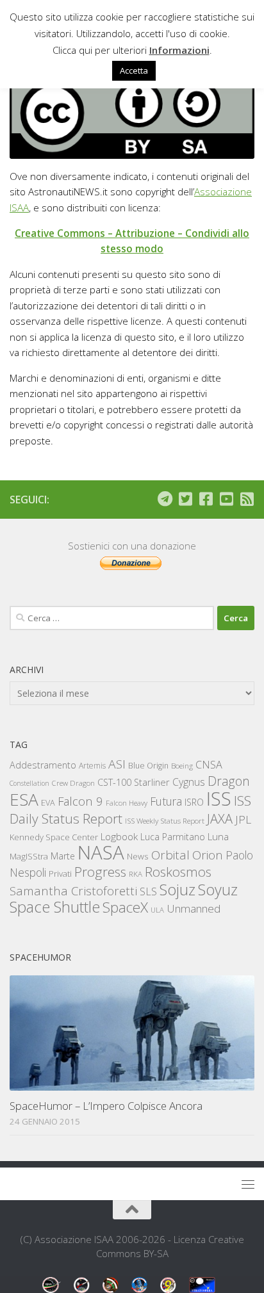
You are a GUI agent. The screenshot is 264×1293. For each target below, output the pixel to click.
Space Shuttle (55, 906)
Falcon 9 (80, 801)
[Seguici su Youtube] (226, 499)
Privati (60, 873)
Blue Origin (148, 765)
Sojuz (177, 889)
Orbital (170, 855)
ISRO (194, 802)
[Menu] (248, 1184)
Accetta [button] (134, 70)
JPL (243, 819)
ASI (117, 764)
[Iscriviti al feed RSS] (246, 499)
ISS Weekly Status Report (164, 820)
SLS (148, 891)
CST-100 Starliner (133, 782)
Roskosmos (178, 872)
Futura (166, 801)
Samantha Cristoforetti (73, 890)
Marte (63, 856)
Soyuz (218, 889)
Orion (207, 855)
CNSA (208, 765)
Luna (218, 836)
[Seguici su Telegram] (164, 499)
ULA (157, 910)
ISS (218, 798)
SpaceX (125, 907)
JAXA (220, 818)
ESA (24, 799)
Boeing (182, 765)
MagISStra (29, 856)
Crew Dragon (73, 783)
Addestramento (43, 765)
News (138, 856)
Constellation (29, 783)
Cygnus (188, 782)
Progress (100, 872)
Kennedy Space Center (54, 837)
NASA (101, 852)
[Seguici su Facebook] (205, 499)
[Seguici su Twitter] (185, 499)
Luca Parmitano (172, 837)
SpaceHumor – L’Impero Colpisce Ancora (106, 1105)
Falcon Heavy (126, 803)
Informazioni (179, 50)
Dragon (229, 781)
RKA (135, 874)
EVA (48, 802)
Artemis (92, 765)
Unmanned (193, 908)
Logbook (119, 836)
